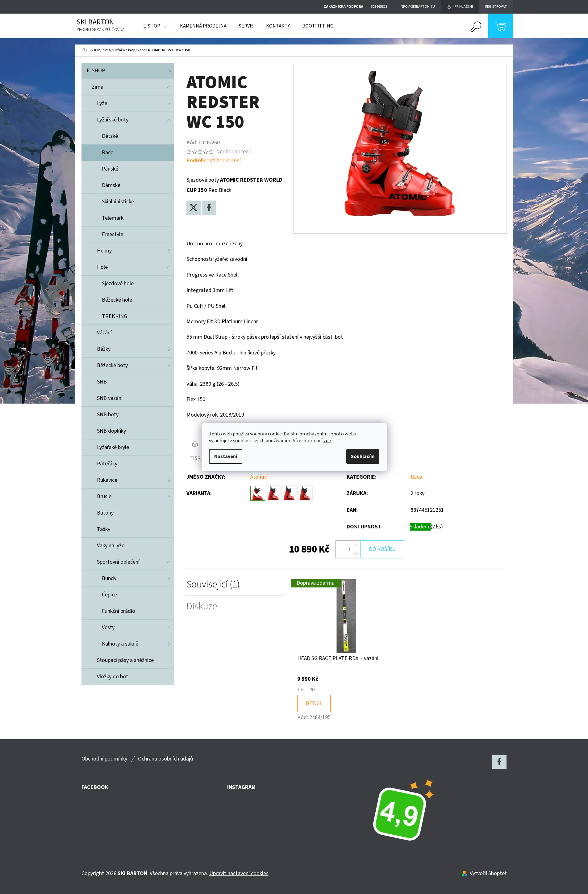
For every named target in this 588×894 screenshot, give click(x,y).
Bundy (109, 578)
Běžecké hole (117, 300)
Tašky (103, 529)
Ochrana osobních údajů (165, 759)
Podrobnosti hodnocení (213, 160)
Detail (314, 703)
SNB (102, 382)
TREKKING (114, 316)
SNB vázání (110, 398)
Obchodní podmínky (104, 759)
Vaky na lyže (110, 545)
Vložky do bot (112, 676)
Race (107, 152)
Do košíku (382, 549)
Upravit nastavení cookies (239, 873)
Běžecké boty (112, 365)
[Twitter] (193, 208)
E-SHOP (96, 70)
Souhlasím (363, 456)
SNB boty (108, 414)
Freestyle (112, 234)
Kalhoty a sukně (120, 644)
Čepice (109, 595)
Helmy (104, 251)
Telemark (112, 218)
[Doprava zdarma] (346, 616)
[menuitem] (155, 26)
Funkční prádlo (118, 611)
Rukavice (107, 480)
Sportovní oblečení (118, 562)
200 (313, 690)
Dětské (110, 136)
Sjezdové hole (118, 283)
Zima (97, 87)
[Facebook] (209, 208)
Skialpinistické (118, 201)
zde (327, 440)
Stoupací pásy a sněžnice (125, 660)
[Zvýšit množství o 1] (355, 545)
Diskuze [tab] (201, 606)
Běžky (104, 349)
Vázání (104, 333)
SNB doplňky (111, 431)
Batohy (105, 513)
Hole (102, 267)
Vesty (108, 627)
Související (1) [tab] (213, 584)
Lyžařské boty (112, 120)
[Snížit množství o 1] (355, 553)
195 (300, 690)
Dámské (111, 185)
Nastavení (225, 456)
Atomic (258, 477)
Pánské (110, 169)
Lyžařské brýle (113, 447)
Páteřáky (107, 464)
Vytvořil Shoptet (488, 873)
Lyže (102, 103)
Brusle (104, 496)
